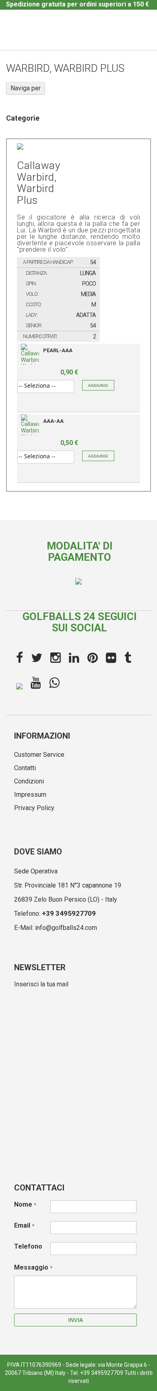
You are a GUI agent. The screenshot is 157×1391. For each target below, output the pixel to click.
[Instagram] (55, 658)
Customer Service (39, 754)
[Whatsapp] (54, 683)
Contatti (25, 768)
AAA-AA (53, 421)
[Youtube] (36, 683)
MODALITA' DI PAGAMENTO (80, 552)
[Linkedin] (74, 658)
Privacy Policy (34, 808)
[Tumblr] (127, 658)
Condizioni (29, 781)
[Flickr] (111, 658)
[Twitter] (36, 658)
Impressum (30, 794)
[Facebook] (19, 658)
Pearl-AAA (57, 350)
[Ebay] (19, 685)
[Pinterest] (92, 658)
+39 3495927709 (69, 913)
